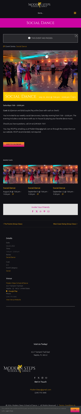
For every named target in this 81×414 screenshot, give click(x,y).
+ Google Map (12, 291)
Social (8, 271)
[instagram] (42, 378)
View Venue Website (13, 300)
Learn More (9, 411)
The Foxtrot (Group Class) (13, 224)
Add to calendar (13, 144)
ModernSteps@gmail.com (40, 389)
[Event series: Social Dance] (13, 194)
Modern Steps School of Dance (17, 283)
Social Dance (9, 188)
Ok (75, 410)
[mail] (46, 378)
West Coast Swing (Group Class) (64, 224)
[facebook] (35, 378)
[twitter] (38, 378)
